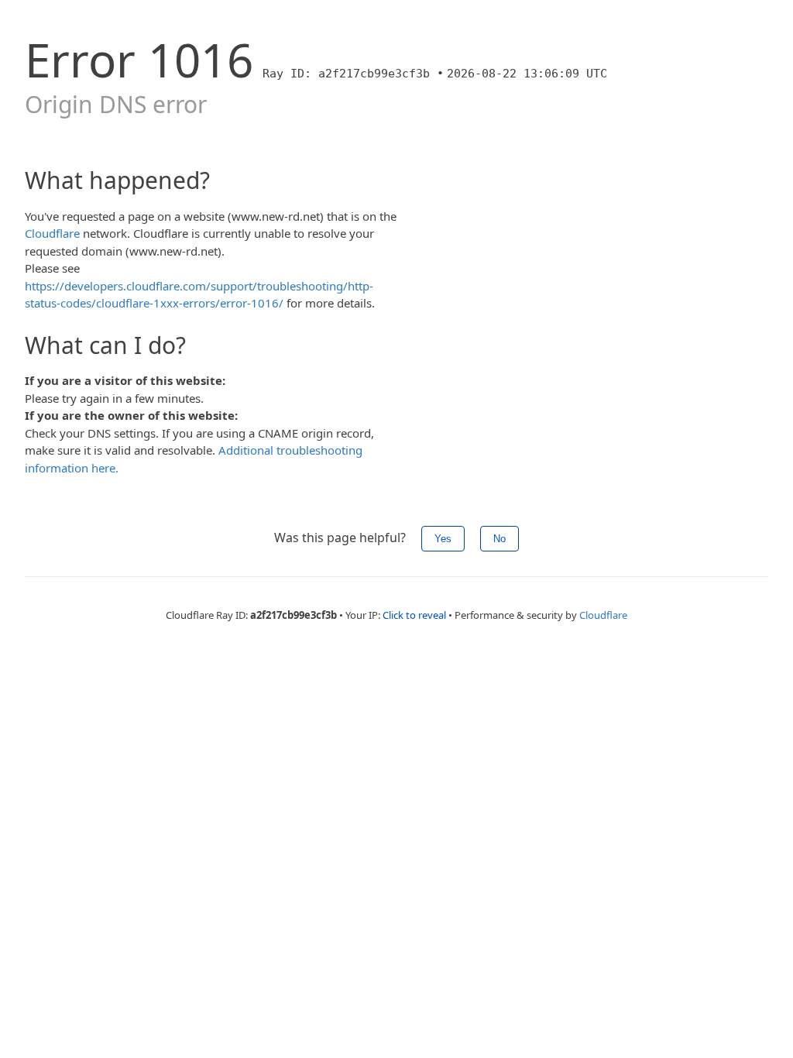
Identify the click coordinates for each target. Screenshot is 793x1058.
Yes (442, 538)
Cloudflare (52, 233)
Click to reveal (414, 615)
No (499, 538)
